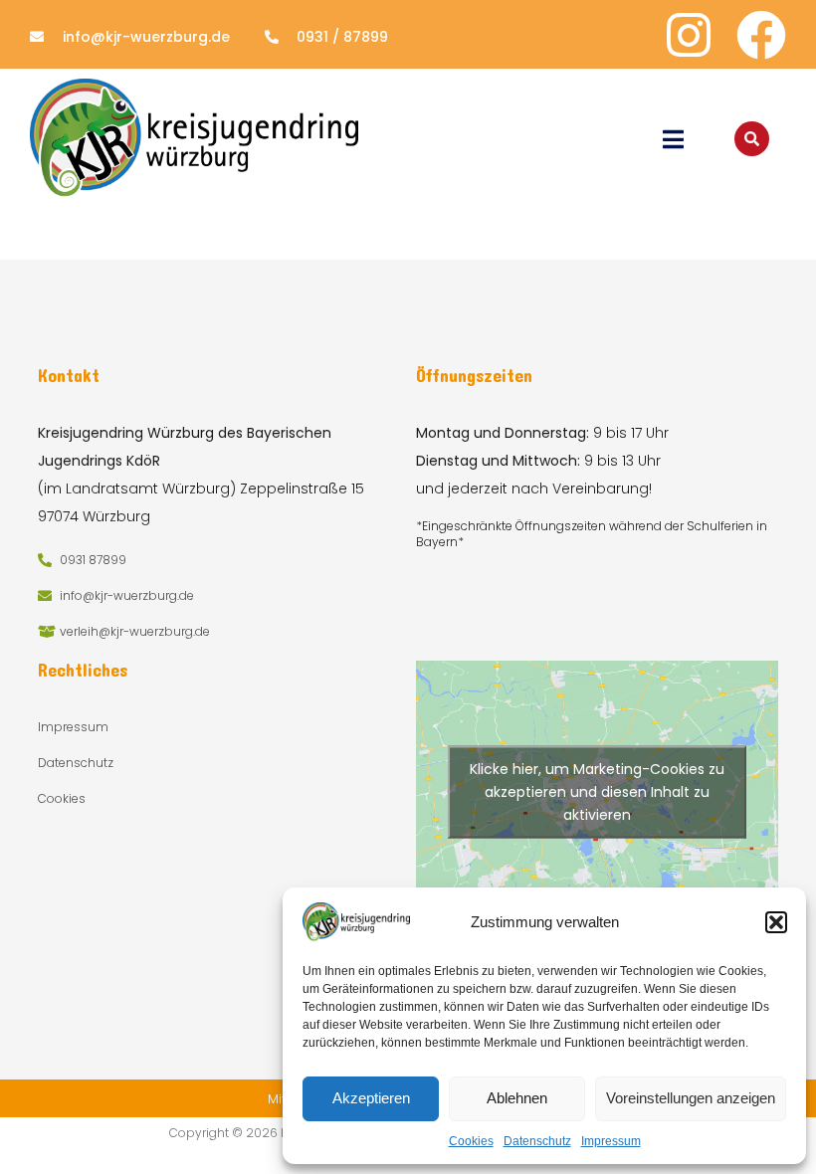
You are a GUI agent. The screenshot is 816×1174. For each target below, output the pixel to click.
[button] (776, 922)
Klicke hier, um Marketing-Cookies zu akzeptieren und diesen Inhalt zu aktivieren (597, 791)
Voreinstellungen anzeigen (690, 1097)
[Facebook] (761, 35)
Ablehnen (517, 1097)
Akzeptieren (371, 1097)
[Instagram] (689, 35)
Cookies (471, 1141)
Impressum (611, 1141)
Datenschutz (537, 1141)
